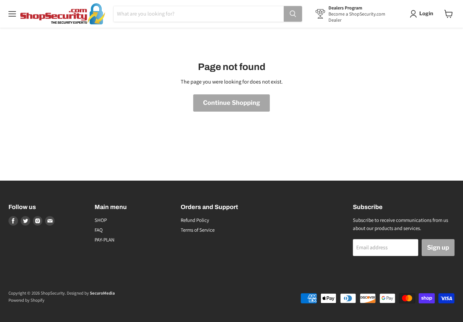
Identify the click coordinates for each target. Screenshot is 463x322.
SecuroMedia (102, 293)
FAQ (99, 230)
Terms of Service (198, 230)
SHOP (101, 220)
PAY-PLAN (105, 239)
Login (426, 13)
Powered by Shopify (26, 300)
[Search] (293, 14)
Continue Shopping (231, 102)
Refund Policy (195, 220)
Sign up (438, 247)
